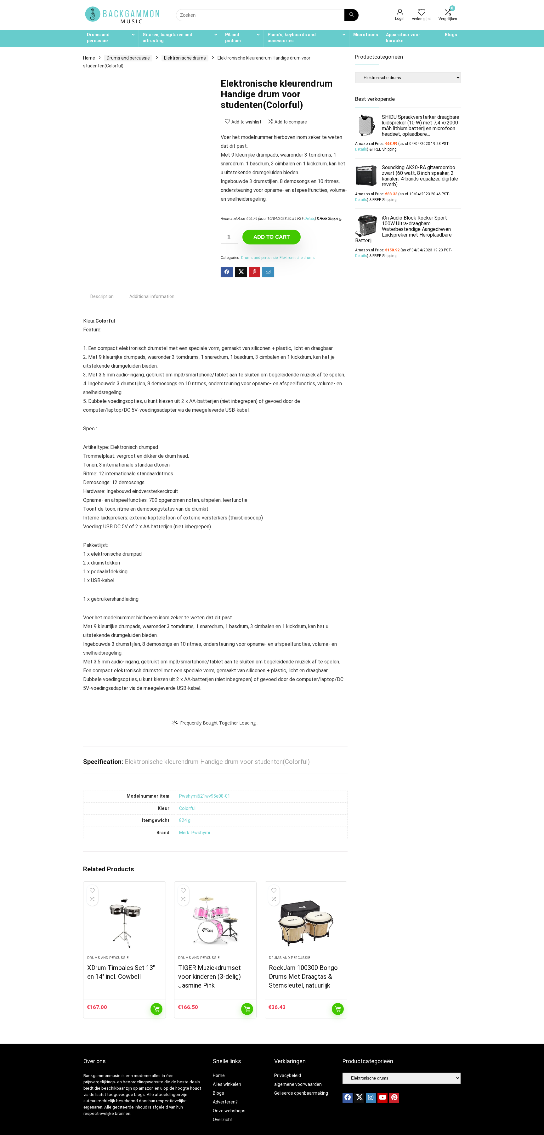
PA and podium (233, 37)
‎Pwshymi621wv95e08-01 (204, 796)
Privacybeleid (287, 1075)
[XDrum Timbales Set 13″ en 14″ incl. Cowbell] (124, 921)
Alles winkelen (227, 1084)
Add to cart (271, 237)
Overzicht (223, 1119)
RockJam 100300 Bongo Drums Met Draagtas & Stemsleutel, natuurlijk (303, 976)
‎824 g (184, 820)
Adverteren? (225, 1101)
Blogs (451, 34)
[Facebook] (348, 1098)
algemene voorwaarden (298, 1084)
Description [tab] (102, 296)
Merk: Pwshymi (194, 832)
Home (89, 57)
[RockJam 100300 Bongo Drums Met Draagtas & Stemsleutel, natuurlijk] (306, 921)
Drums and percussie (98, 37)
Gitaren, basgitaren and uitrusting (167, 37)
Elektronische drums (185, 57)
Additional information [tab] (151, 296)
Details (309, 218)
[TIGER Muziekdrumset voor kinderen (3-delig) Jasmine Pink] (215, 921)
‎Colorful (187, 808)
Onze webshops (229, 1110)
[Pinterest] (394, 1098)
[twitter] (359, 1098)
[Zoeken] (351, 15)
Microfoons (365, 34)
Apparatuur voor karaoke (403, 37)
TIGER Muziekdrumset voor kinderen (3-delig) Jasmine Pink (209, 976)
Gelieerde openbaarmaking (301, 1093)
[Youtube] (382, 1098)
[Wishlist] (421, 13)
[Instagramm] (371, 1098)
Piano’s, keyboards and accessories (292, 37)
